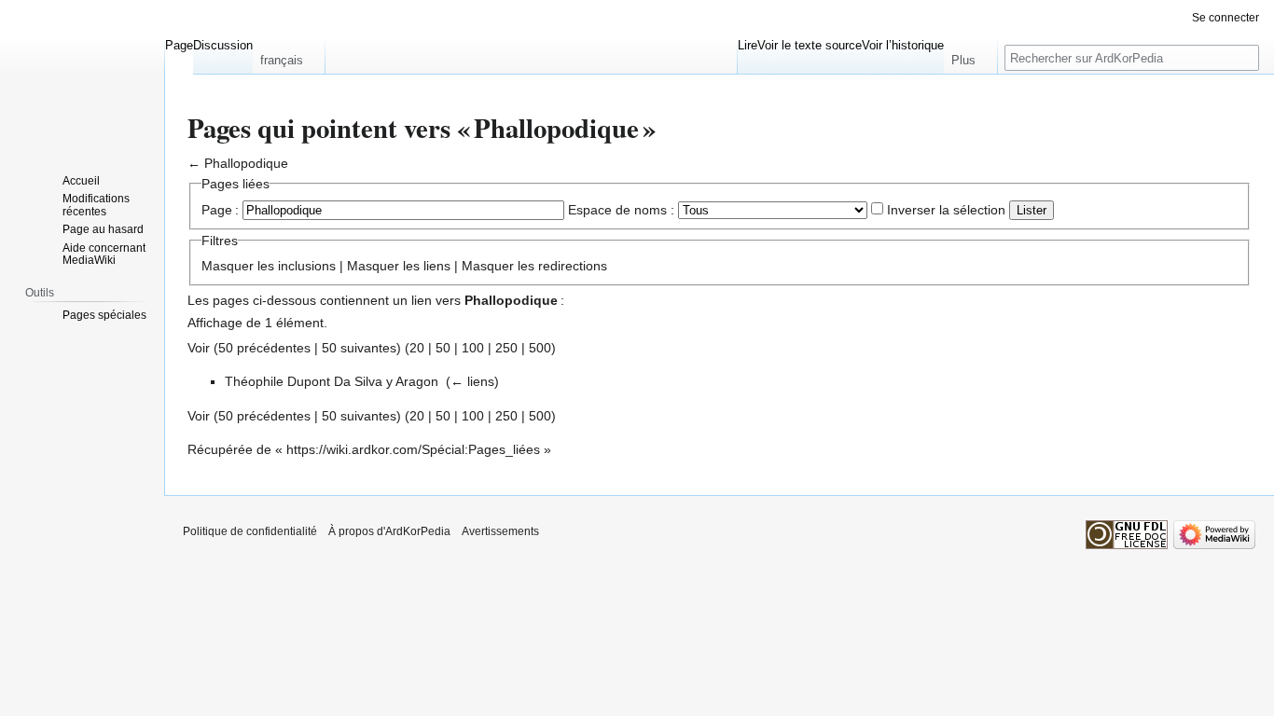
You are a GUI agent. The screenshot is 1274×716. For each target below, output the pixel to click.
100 (473, 347)
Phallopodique (246, 163)
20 (416, 347)
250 (506, 347)
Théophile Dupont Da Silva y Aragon (331, 381)
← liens (472, 381)
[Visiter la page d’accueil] (82, 74)
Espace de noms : (621, 209)
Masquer (227, 265)
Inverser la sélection (946, 209)
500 (540, 347)
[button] (289, 56)
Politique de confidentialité (250, 531)
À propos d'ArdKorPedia (389, 531)
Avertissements (500, 531)
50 (443, 347)
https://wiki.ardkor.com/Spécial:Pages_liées (413, 449)
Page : (220, 209)
